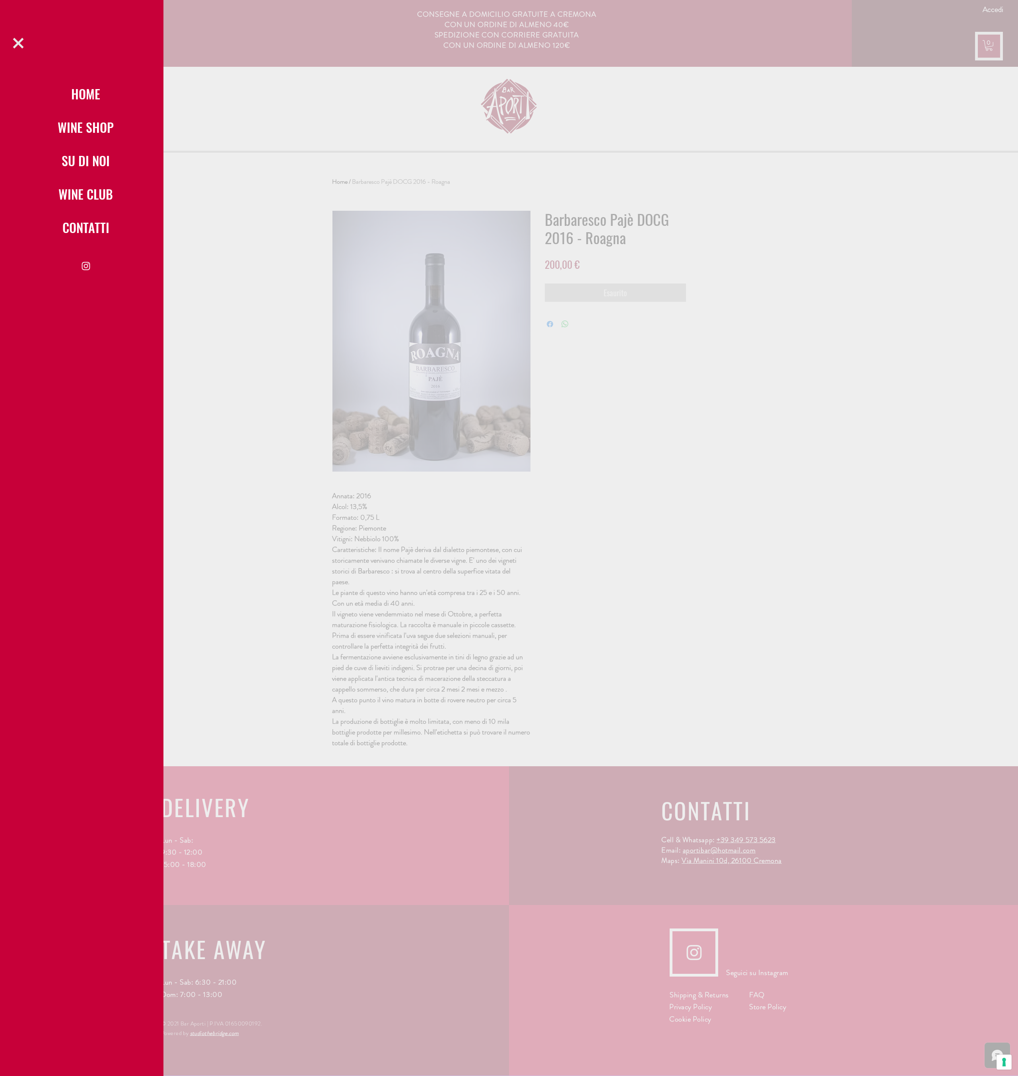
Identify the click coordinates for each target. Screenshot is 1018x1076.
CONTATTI (85, 227)
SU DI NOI (86, 160)
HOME (85, 93)
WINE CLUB (85, 194)
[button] (18, 43)
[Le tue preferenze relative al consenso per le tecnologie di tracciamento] (1004, 1062)
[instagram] (85, 266)
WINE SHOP (86, 127)
